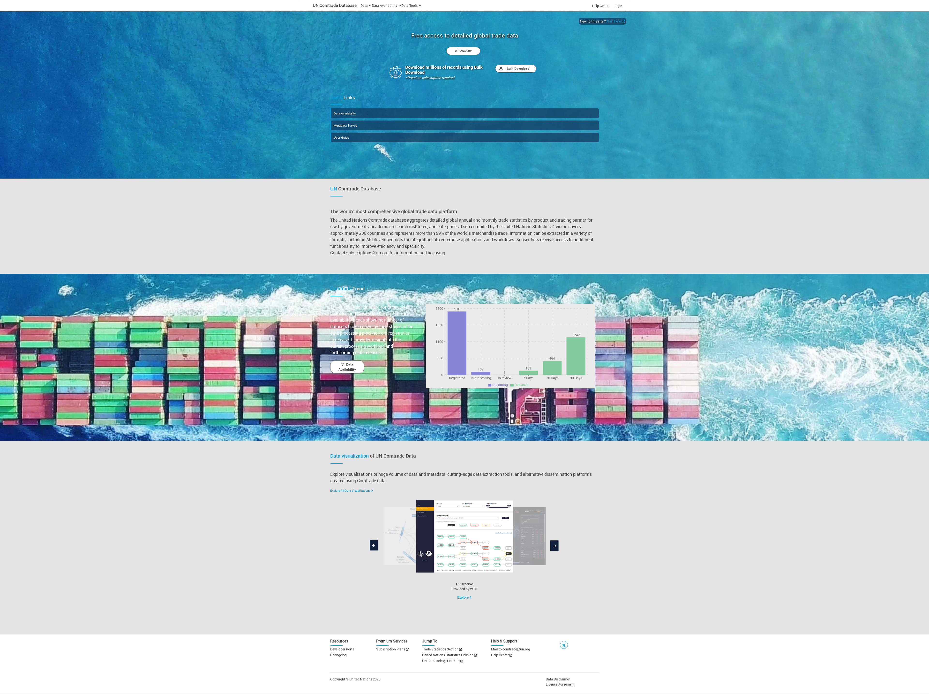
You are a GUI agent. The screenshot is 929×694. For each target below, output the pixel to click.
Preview (466, 51)
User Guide (341, 137)
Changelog (338, 655)
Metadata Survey (345, 125)
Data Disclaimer (558, 679)
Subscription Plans (390, 649)
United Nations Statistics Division (448, 655)
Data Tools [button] (409, 5)
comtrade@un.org (516, 649)
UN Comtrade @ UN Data (441, 660)
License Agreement (560, 684)
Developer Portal (342, 649)
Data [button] (364, 5)
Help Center (601, 5)
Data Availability (345, 113)
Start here (613, 21)
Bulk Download (518, 68)
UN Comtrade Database (334, 5)
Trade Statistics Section (440, 649)
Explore (463, 597)
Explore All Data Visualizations (350, 490)
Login (618, 5)
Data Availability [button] (384, 5)
